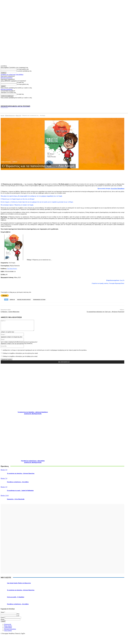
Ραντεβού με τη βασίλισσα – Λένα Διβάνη (33, 460)
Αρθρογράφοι (8, 627)
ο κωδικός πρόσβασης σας (24, 71)
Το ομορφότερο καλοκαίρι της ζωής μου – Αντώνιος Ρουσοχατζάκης (107, 311)
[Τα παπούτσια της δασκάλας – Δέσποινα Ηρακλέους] (33, 388)
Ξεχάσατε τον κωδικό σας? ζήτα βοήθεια (12, 74)
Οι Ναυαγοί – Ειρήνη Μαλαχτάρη (10, 311)
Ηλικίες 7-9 (4, 470)
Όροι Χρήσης (8, 630)
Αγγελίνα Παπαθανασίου (119, 188)
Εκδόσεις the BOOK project (24, 299)
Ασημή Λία (12, 299)
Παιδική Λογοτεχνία (10, 115)
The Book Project (12, 268)
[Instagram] (107, 100)
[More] (38, 177)
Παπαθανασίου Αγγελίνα (39, 299)
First (18, 614)
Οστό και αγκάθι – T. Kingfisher (15, 597)
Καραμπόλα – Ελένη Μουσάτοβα (15, 499)
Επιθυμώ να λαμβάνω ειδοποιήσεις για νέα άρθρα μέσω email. (20, 356)
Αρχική (2, 115)
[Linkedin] (111, 100)
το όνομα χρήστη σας (23, 69)
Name (3, 612)
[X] (115, 100)
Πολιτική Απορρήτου (6, 77)
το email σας (20, 82)
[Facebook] (103, 100)
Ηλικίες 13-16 (5, 495)
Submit (3, 621)
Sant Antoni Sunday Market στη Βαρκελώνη (19, 583)
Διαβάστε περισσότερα (33, 413)
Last (18, 615)
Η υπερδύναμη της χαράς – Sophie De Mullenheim (20, 490)
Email (3, 617)
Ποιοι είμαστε (8, 626)
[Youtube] (118, 100)
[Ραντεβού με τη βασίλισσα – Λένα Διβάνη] (33, 437)
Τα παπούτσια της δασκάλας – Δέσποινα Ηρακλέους (33, 412)
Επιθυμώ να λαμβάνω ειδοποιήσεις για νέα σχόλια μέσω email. (20, 353)
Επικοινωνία (7, 624)
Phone (2, 619)
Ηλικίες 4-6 (18, 115)
